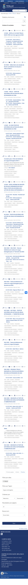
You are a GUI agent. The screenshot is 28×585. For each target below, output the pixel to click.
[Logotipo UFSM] (4, 6)
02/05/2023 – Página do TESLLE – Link (15, 290)
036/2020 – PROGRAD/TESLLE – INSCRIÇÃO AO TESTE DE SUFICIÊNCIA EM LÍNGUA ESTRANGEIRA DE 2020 (14, 371)
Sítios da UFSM (21, 3)
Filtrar (14, 523)
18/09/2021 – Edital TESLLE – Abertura (14, 348)
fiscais (6, 78)
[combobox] (14, 481)
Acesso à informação (19, 1)
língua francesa (14, 48)
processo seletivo (16, 80)
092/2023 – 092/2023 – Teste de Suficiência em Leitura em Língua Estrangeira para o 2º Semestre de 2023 (14, 249)
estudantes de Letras (19, 76)
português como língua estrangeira (11, 51)
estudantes (12, 76)
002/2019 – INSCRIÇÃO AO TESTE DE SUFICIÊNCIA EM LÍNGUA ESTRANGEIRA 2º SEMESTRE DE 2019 (14, 399)
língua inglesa (21, 48)
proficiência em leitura (14, 112)
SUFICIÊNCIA (7, 53)
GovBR (2, 1)
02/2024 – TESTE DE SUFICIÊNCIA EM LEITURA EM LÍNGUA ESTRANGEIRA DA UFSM (14, 216)
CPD (8, 577)
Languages (6, 3)
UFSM (4, 577)
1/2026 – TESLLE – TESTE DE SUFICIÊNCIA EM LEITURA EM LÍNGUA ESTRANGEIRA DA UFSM (13, 93)
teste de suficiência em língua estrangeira (12, 57)
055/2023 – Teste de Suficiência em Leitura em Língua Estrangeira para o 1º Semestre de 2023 (14, 283)
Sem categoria (12, 167)
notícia (20, 110)
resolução (17, 435)
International (14, 3)
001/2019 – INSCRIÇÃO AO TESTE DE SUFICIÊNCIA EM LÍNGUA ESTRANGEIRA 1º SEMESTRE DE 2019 (14, 446)
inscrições (15, 46)
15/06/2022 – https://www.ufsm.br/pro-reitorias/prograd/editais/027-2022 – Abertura (15, 320)
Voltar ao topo (23, 528)
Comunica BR (10, 1)
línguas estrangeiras (8, 50)
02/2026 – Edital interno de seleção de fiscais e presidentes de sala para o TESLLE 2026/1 (14, 66)
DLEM (8, 46)
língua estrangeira (8, 48)
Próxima (23, 472)
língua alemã (17, 140)
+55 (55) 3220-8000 (6, 550)
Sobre (5, 428)
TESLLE (6, 30)
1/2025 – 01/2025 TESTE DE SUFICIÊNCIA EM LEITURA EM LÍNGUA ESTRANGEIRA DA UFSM (13, 127)
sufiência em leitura (13, 53)
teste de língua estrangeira (9, 55)
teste (5, 238)
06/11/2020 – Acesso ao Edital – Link (14, 377)
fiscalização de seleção (12, 78)
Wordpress (22, 575)
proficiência (7, 112)
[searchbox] (8, 481)
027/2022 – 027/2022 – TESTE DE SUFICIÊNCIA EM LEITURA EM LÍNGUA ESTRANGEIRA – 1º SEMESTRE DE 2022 (14, 312)
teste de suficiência (18, 55)
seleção (19, 51)
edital (11, 46)
